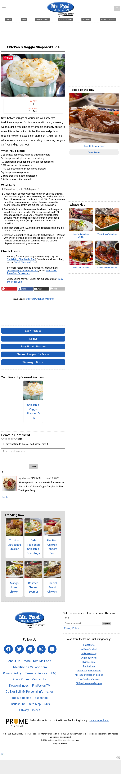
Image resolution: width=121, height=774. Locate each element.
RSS (47, 704)
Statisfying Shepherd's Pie (21, 259)
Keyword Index (18, 685)
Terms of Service (36, 673)
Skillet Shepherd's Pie (25, 262)
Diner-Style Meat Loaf (94, 146)
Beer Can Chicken (81, 268)
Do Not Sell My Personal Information (30, 691)
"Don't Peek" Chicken (107, 234)
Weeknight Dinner (33, 362)
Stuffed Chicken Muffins (40, 298)
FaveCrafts (89, 645)
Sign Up (106, 623)
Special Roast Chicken (52, 587)
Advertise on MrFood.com (29, 667)
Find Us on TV (41, 685)
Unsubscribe (18, 704)
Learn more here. (99, 720)
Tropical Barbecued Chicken (14, 545)
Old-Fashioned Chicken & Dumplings (33, 547)
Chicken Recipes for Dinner (33, 354)
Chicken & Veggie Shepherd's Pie (33, 411)
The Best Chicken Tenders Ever (52, 547)
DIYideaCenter (88, 662)
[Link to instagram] (41, 649)
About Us (14, 661)
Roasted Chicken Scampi (33, 587)
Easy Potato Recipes (33, 346)
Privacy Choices (29, 710)
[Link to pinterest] (30, 649)
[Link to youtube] (52, 649)
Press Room (21, 679)
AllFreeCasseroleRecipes (89, 683)
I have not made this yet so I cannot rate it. (26, 444)
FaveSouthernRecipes (89, 679)
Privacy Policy (12, 673)
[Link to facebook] (8, 649)
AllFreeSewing (89, 657)
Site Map (35, 704)
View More (94, 152)
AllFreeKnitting (89, 653)
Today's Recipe (21, 698)
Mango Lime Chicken (14, 587)
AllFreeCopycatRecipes (89, 670)
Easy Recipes (33, 330)
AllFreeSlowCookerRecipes (89, 674)
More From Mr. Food (37, 661)
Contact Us (39, 679)
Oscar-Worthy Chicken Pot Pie (22, 270)
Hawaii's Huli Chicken (107, 268)
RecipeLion (89, 666)
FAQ (53, 673)
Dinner (33, 338)
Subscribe (41, 698)
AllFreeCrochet (89, 649)
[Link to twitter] (19, 649)
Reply (5, 497)
